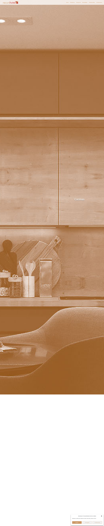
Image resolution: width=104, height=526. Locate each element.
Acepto (76, 522)
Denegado (87, 522)
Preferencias (97, 522)
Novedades (84, 2)
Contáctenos (99, 2)
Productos (72, 2)
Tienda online (92, 2)
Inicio (67, 2)
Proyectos (78, 2)
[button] (101, 516)
